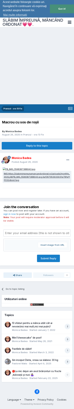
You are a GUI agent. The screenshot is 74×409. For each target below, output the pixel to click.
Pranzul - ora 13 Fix (33, 134)
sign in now (9, 214)
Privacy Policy (46, 399)
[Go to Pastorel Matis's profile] (8, 361)
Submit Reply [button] (48, 258)
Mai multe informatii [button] (15, 14)
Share (18, 275)
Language (14, 399)
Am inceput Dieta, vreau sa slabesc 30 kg (35, 360)
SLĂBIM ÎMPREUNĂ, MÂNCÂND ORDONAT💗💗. (33, 22)
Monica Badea (14, 131)
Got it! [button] (62, 8)
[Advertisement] (37, 66)
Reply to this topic (37, 145)
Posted (25, 162)
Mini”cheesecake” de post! (27, 337)
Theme (28, 399)
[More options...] (67, 160)
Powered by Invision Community (37, 404)
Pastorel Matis (19, 363)
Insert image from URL (52, 245)
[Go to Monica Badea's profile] (6, 160)
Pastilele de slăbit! (22, 348)
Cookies (61, 399)
